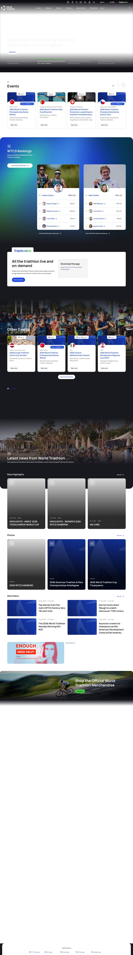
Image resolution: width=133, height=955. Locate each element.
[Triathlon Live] (123, 2)
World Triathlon (8, 8)
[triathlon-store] (30, 684)
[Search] (130, 8)
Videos (19, 518)
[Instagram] (68, 2)
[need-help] (35, 653)
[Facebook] (72, 2)
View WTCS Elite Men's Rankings (49, 233)
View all (119, 475)
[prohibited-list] (96, 653)
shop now (80, 691)
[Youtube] (81, 2)
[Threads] (85, 2)
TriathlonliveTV (68, 267)
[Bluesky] (94, 2)
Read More (12, 52)
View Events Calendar (66, 377)
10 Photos (92, 578)
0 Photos (52, 578)
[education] (42, 398)
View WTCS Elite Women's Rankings (96, 233)
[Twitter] (76, 2)
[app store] (66, 273)
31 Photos (12, 581)
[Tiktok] (89, 2)
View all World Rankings (18, 165)
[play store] (79, 273)
